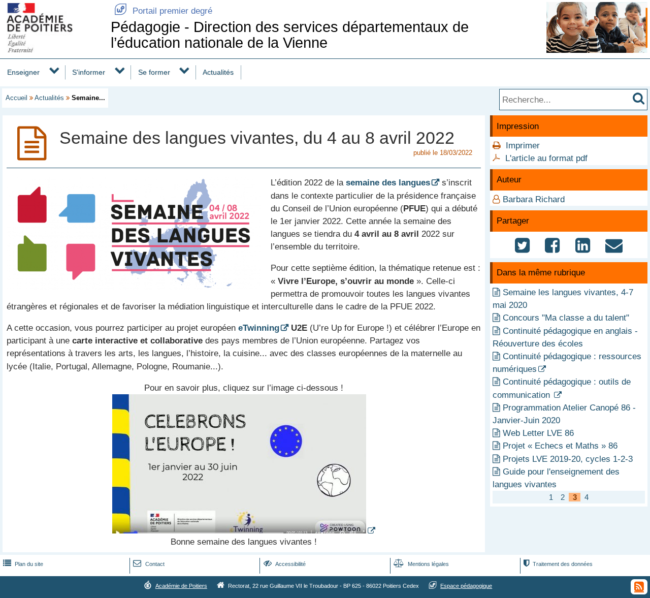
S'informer (88, 72)
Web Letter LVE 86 (538, 433)
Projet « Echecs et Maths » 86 (560, 446)
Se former (154, 72)
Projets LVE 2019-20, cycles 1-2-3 (568, 459)
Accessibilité (285, 564)
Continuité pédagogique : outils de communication (562, 388)
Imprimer (523, 145)
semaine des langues (388, 182)
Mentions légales (421, 564)
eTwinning (258, 328)
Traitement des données (558, 564)
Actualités (218, 72)
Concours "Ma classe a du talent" (566, 318)
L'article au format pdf (546, 158)
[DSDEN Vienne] (53, 49)
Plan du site (23, 564)
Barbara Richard (534, 199)
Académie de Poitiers (181, 586)
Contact (148, 564)
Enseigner (23, 72)
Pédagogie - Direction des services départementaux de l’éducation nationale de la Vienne (290, 35)
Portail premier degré (163, 11)
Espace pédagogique (466, 586)
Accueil (16, 98)
